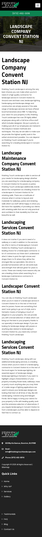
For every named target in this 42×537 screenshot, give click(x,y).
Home (6, 481)
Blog (6, 524)
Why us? (8, 486)
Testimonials (9, 514)
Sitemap (5, 467)
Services (8, 491)
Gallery (7, 496)
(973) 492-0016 (21, 13)
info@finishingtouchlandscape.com (20, 451)
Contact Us (9, 529)
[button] (37, 5)
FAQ (6, 519)
